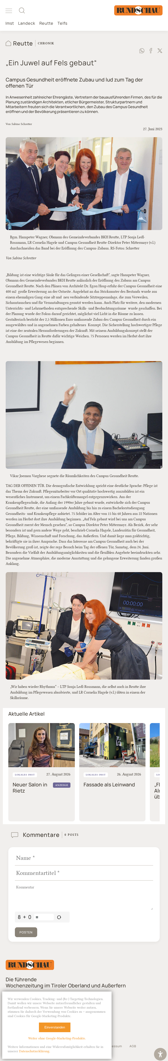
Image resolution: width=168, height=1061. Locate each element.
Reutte (46, 23)
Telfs (62, 23)
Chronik (46, 43)
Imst (9, 23)
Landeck (26, 23)
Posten (26, 932)
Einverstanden (54, 1027)
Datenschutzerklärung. (34, 1051)
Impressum (113, 1046)
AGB (133, 1046)
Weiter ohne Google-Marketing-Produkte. (57, 1038)
